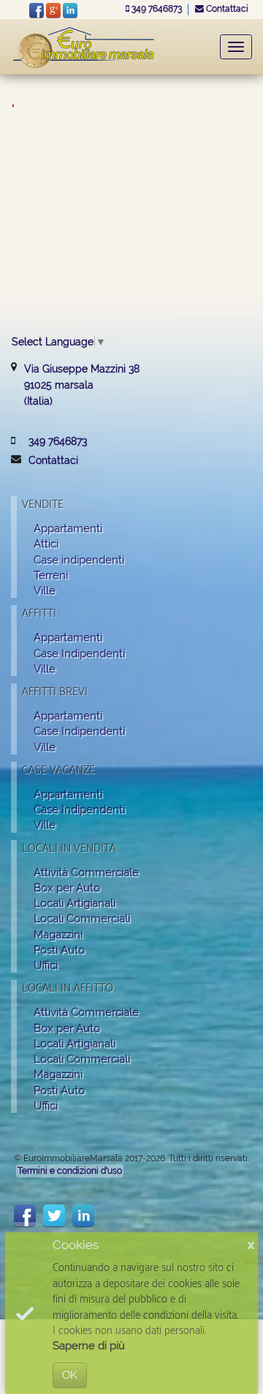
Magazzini (58, 934)
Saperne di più (89, 1345)
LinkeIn (70, 10)
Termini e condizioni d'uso (70, 1171)
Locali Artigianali (74, 902)
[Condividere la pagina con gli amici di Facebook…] (25, 1215)
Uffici (46, 965)
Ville (45, 590)
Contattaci (226, 9)
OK (69, 1375)
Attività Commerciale (86, 872)
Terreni (51, 575)
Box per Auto (67, 887)
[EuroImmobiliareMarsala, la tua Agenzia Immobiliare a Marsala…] (84, 46)
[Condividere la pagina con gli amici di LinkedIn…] (83, 1215)
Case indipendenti (79, 559)
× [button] (251, 1245)
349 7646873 (156, 9)
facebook (36, 10)
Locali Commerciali (82, 918)
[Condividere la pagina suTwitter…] (54, 1215)
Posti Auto (59, 949)
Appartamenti (68, 528)
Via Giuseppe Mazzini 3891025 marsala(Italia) (82, 385)
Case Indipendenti (79, 653)
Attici (46, 543)
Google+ (53, 10)
